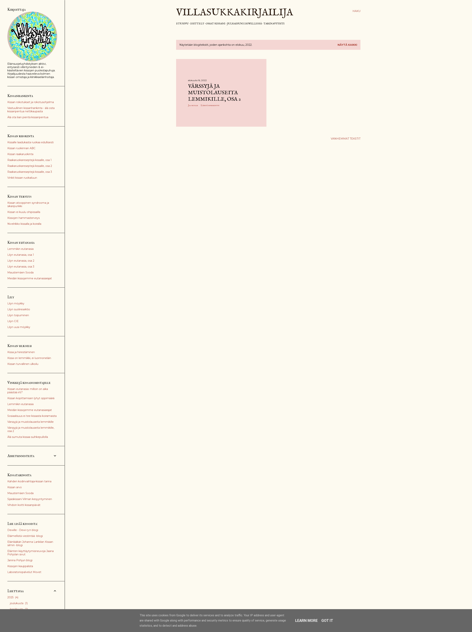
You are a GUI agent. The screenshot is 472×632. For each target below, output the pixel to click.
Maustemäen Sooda (20, 272)
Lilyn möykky (15, 303)
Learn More (306, 620)
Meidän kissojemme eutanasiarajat (29, 278)
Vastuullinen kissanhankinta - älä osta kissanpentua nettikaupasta (31, 109)
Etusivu (182, 23)
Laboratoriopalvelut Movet (24, 572)
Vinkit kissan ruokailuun (22, 177)
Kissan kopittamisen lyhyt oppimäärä (30, 398)
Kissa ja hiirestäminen (21, 352)
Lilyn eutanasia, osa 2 (20, 260)
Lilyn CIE (13, 321)
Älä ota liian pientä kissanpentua (27, 117)
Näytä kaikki (347, 44)
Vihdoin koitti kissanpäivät (23, 505)
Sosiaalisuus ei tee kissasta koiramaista (32, 416)
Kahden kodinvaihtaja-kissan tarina (29, 481)
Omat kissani (215, 23)
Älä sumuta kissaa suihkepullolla (27, 437)
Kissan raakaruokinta (20, 154)
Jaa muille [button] (193, 105)
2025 (12, 597)
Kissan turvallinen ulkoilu (22, 364)
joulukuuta (18, 603)
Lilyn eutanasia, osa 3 (20, 266)
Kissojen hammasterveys (23, 218)
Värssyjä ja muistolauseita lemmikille (30, 421)
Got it (327, 620)
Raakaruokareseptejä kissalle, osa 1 (29, 160)
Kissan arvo (14, 487)
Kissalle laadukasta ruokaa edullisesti (30, 142)
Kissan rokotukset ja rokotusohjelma (30, 102)
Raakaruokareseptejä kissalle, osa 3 (29, 171)
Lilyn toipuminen (18, 315)
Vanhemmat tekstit (345, 138)
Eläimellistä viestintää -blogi (25, 536)
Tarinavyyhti (273, 23)
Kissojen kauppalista (20, 566)
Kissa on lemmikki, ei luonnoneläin (29, 358)
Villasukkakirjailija (234, 13)
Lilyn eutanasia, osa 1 (20, 254)
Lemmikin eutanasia (20, 249)
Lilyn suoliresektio (18, 309)
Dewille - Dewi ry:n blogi (22, 530)
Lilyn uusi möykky (18, 327)
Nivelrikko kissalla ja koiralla (24, 223)
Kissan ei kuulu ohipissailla (23, 212)
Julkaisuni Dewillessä (244, 23)
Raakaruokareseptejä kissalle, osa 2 (29, 166)
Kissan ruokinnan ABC (21, 148)
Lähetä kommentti (210, 105)
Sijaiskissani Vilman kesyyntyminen (29, 499)
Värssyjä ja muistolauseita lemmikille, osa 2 (214, 93)
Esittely (197, 23)
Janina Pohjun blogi (19, 560)
